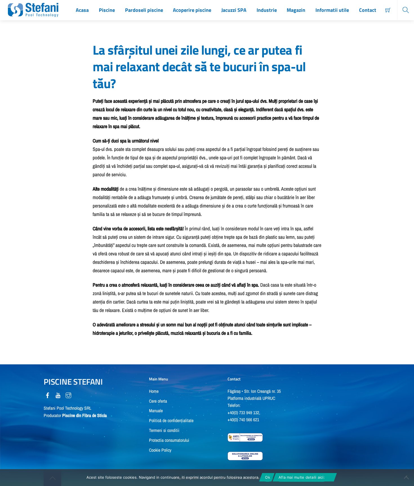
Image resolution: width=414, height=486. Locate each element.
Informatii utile (332, 10)
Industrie (267, 10)
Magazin (296, 10)
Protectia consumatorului (169, 440)
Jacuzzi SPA (233, 10)
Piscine (107, 10)
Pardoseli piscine (144, 10)
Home (154, 391)
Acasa (82, 10)
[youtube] (58, 395)
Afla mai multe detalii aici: (302, 477)
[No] (407, 477)
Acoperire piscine (192, 10)
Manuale (156, 411)
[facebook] (48, 395)
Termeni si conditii (164, 430)
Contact (367, 10)
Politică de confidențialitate (171, 420)
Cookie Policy (160, 450)
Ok (267, 477)
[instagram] (68, 395)
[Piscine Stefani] (33, 8)
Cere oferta (158, 401)
